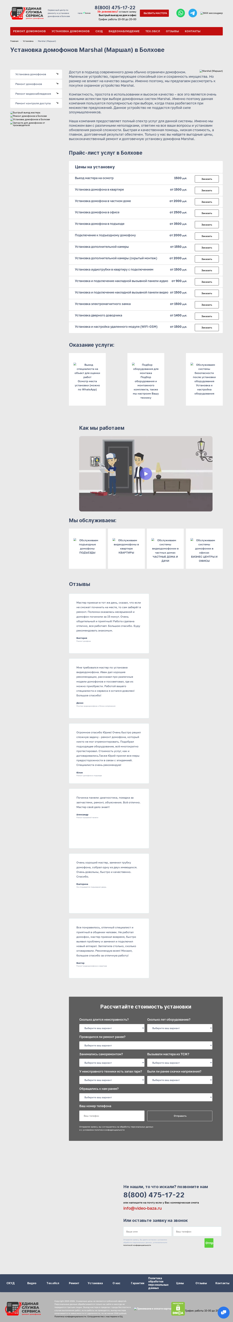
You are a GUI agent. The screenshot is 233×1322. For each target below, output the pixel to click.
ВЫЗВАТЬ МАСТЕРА (155, 13)
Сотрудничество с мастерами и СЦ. (105, 1316)
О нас (116, 1283)
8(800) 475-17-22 (115, 7)
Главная (14, 41)
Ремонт (74, 1283)
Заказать (206, 178)
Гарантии (137, 1283)
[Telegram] (192, 13)
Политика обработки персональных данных (158, 1283)
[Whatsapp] (180, 13)
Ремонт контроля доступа (37, 103)
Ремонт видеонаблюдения (37, 93)
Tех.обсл (152, 31)
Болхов (87, 13)
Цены (180, 1283)
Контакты (193, 31)
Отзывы (172, 31)
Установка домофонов (71, 31)
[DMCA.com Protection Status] (178, 1309)
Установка (28, 41)
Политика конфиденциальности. (70, 1316)
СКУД (99, 31)
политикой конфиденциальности (137, 1245)
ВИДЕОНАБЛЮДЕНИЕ (124, 31)
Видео (31, 1283)
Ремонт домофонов (29, 31)
